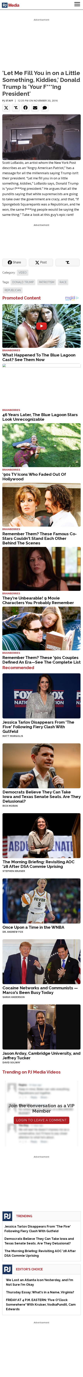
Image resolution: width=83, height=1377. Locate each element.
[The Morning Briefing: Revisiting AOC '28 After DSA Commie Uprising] (41, 835)
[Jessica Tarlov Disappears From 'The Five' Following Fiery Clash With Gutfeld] (41, 695)
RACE (63, 282)
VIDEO (23, 272)
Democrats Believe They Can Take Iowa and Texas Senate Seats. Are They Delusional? (41, 797)
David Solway (11, 1062)
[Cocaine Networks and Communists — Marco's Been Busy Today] (41, 961)
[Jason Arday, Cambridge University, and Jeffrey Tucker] (41, 1026)
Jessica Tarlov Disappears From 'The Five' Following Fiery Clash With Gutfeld (38, 727)
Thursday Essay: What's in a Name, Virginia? (40, 1292)
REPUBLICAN (13, 290)
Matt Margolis (13, 736)
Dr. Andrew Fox (13, 932)
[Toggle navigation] (77, 4)
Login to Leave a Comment (41, 1120)
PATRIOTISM (46, 282)
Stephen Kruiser (14, 871)
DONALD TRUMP (23, 282)
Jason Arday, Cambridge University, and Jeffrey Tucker (41, 1055)
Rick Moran (10, 806)
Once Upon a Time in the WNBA (33, 927)
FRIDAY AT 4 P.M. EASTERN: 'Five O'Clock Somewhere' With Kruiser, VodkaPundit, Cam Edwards (41, 1304)
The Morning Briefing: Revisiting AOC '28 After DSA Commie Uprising (39, 864)
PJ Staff (7, 100)
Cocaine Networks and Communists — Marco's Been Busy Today (40, 990)
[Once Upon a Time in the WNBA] (41, 900)
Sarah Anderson (14, 997)
